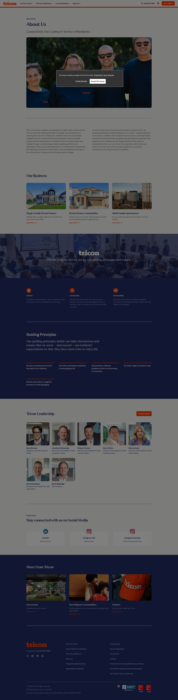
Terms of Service (108, 75)
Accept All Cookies (98, 81)
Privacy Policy (98, 75)
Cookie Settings (81, 81)
